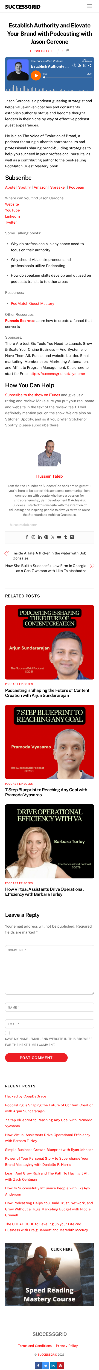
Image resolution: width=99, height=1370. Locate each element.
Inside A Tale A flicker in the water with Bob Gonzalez (49, 555)
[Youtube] (59, 537)
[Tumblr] (66, 537)
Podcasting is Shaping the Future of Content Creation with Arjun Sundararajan (47, 693)
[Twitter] (53, 537)
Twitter (11, 222)
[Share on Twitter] (45, 1367)
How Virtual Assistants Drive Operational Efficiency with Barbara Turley (44, 892)
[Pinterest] (46, 537)
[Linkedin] (40, 537)
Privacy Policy (67, 1346)
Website (12, 204)
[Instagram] (33, 537)
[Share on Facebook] (38, 1367)
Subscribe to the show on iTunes (32, 395)
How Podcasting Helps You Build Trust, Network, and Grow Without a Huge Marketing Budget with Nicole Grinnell (49, 1209)
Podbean (76, 187)
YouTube (12, 210)
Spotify (24, 187)
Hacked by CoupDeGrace (25, 1096)
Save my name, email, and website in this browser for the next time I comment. (49, 1041)
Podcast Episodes (19, 684)
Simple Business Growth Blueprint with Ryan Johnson (49, 1150)
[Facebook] (27, 537)
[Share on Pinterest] (60, 1367)
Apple (10, 187)
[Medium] (72, 537)
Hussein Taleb (42, 51)
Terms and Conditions (35, 1346)
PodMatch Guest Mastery (32, 303)
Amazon (40, 187)
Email (14, 1024)
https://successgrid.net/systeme (57, 374)
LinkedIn (12, 216)
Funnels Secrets (19, 320)
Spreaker (58, 187)
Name (13, 1007)
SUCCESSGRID (47, 1354)
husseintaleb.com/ (23, 525)
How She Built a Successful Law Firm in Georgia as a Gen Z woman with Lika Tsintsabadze (45, 568)
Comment (17, 950)
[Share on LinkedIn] (53, 1367)
